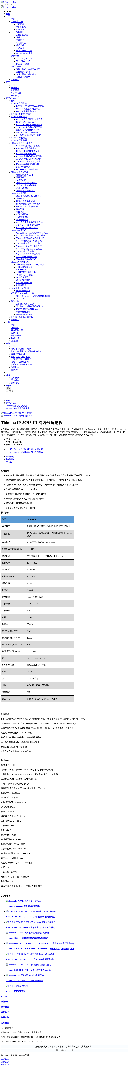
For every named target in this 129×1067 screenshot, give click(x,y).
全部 (13, 19)
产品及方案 (11, 403)
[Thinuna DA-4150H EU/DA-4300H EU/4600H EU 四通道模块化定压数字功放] (40, 943)
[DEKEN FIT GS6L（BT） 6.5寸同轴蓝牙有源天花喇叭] (31, 911)
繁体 (8, 388)
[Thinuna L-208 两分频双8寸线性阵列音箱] (25, 975)
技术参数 (10, 459)
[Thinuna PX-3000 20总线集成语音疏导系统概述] (27, 933)
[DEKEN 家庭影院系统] (17, 986)
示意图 (9, 462)
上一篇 (24, 449)
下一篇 (24, 452)
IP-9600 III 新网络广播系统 (17, 408)
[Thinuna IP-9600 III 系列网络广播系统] (23, 901)
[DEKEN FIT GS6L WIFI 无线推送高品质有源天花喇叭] (30, 922)
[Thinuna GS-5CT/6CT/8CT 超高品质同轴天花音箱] (28, 965)
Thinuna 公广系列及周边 (16, 406)
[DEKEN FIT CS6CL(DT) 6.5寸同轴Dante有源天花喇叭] (30, 954)
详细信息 (10, 456)
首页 (8, 400)
